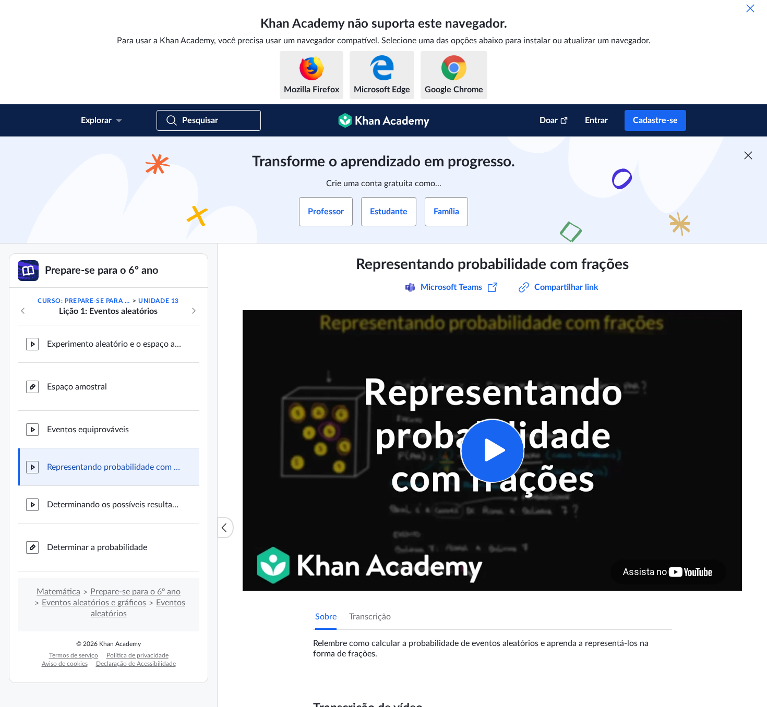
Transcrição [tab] (370, 617)
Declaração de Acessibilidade (136, 664)
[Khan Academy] (383, 120)
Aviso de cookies (65, 664)
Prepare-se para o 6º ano (135, 592)
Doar (549, 120)
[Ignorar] (750, 8)
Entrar (596, 120)
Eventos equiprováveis (88, 429)
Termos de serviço (73, 655)
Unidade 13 (158, 301)
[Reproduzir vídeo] (492, 450)
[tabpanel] (492, 644)
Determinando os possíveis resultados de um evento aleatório (115, 505)
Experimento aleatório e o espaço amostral (115, 344)
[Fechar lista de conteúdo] (225, 527)
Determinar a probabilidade (97, 547)
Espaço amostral (77, 387)
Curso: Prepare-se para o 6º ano (84, 301)
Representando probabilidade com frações (115, 467)
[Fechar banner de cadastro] (748, 155)
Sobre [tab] (326, 617)
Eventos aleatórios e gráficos (94, 603)
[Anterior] (23, 310)
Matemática (58, 592)
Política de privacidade (137, 655)
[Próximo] (193, 310)
